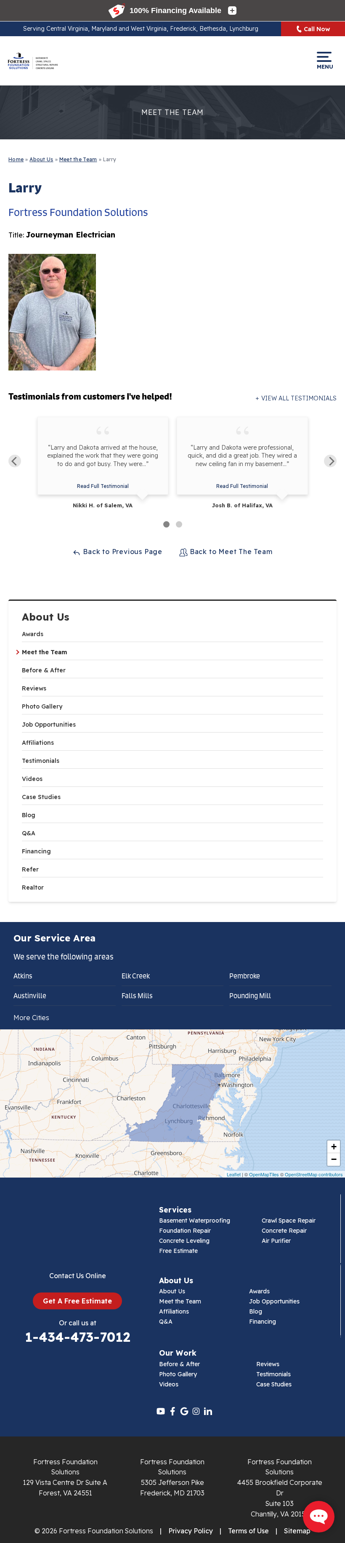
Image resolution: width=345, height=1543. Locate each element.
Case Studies (41, 797)
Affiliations (38, 742)
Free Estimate (178, 1251)
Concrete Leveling (184, 1241)
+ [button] (334, 1146)
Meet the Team (44, 652)
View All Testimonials (299, 398)
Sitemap (297, 1531)
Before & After (44, 670)
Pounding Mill (250, 995)
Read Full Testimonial (103, 486)
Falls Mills (137, 995)
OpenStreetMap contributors (314, 1174)
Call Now (317, 29)
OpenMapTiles (264, 1174)
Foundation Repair (185, 1230)
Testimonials (40, 761)
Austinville (29, 995)
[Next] (330, 461)
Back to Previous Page (121, 551)
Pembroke (244, 976)
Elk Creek (136, 976)
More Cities (31, 1017)
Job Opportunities (49, 724)
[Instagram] (196, 1411)
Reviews (34, 688)
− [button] (334, 1159)
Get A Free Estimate (77, 1301)
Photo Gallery (42, 706)
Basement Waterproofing (194, 1220)
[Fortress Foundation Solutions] (32, 61)
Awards (32, 634)
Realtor (33, 887)
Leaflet (234, 1174)
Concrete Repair (284, 1230)
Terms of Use (248, 1531)
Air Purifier (276, 1241)
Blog (28, 815)
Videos (32, 779)
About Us (45, 617)
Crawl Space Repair (289, 1220)
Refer (30, 869)
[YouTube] (161, 1411)
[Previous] (14, 461)
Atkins (22, 976)
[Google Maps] (184, 1411)
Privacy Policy (190, 1531)
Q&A (28, 833)
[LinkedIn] (208, 1411)
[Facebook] (172, 1411)
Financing (36, 851)
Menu (324, 66)
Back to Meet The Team (230, 551)
